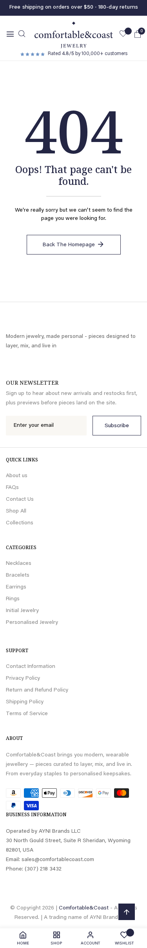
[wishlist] (123, 35)
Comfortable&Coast (84, 908)
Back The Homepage (69, 245)
